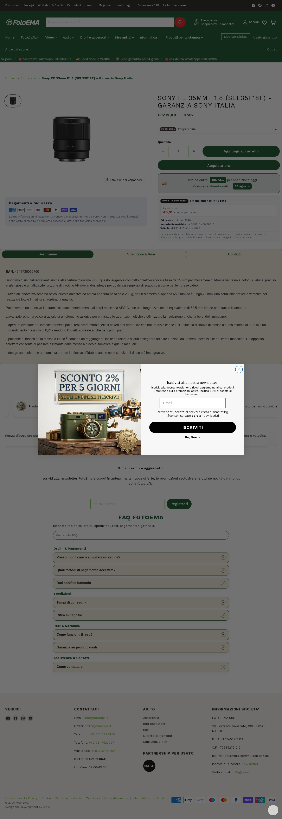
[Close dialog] (239, 369)
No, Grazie (192, 437)
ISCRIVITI (192, 427)
